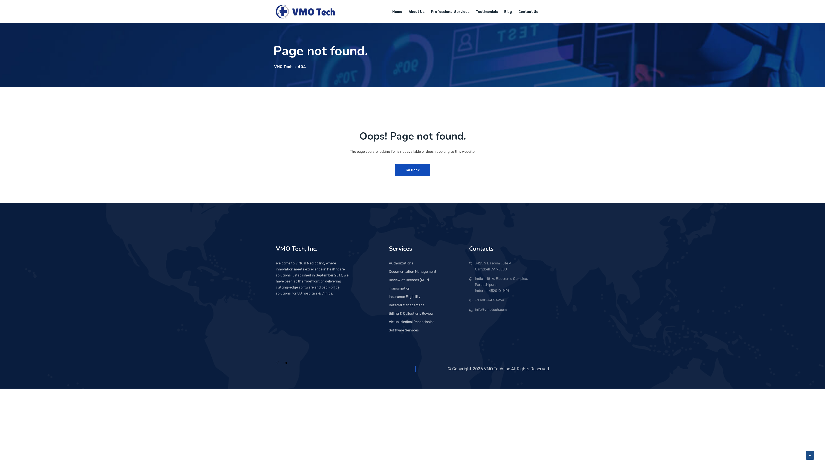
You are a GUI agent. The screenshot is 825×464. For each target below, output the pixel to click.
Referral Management (406, 305)
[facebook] (277, 362)
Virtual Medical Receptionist (411, 322)
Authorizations (401, 263)
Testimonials (487, 12)
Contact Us (528, 12)
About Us (417, 12)
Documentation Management (412, 272)
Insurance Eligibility (404, 297)
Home (397, 12)
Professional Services (450, 12)
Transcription (399, 288)
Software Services (404, 330)
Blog (508, 12)
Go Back (413, 170)
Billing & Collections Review (411, 313)
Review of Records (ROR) (409, 280)
